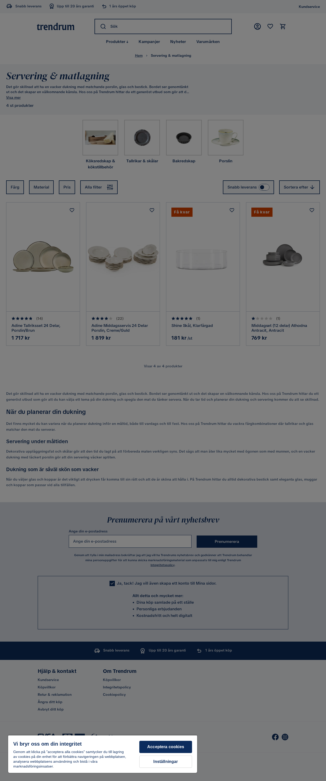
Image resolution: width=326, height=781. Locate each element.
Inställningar (165, 761)
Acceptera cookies (165, 747)
